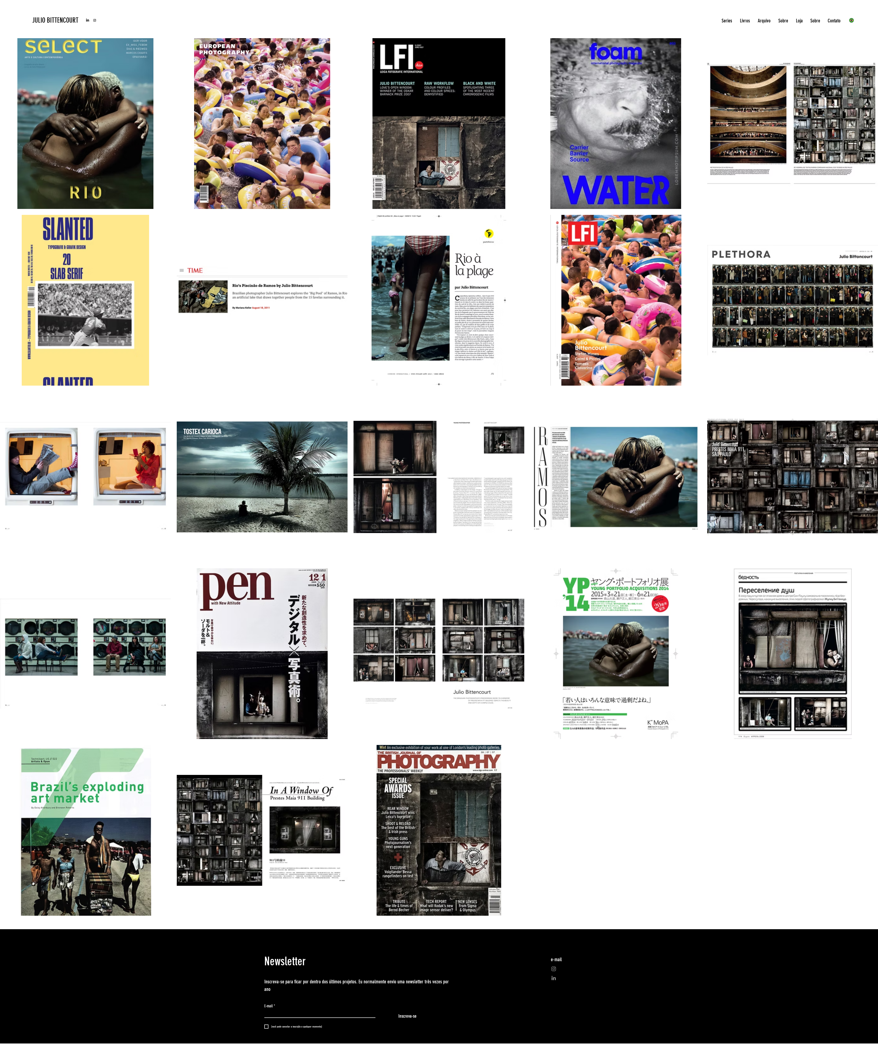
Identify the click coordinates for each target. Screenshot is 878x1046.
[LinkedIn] (87, 20)
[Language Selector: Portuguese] (854, 20)
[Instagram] (94, 20)
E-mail (269, 1006)
